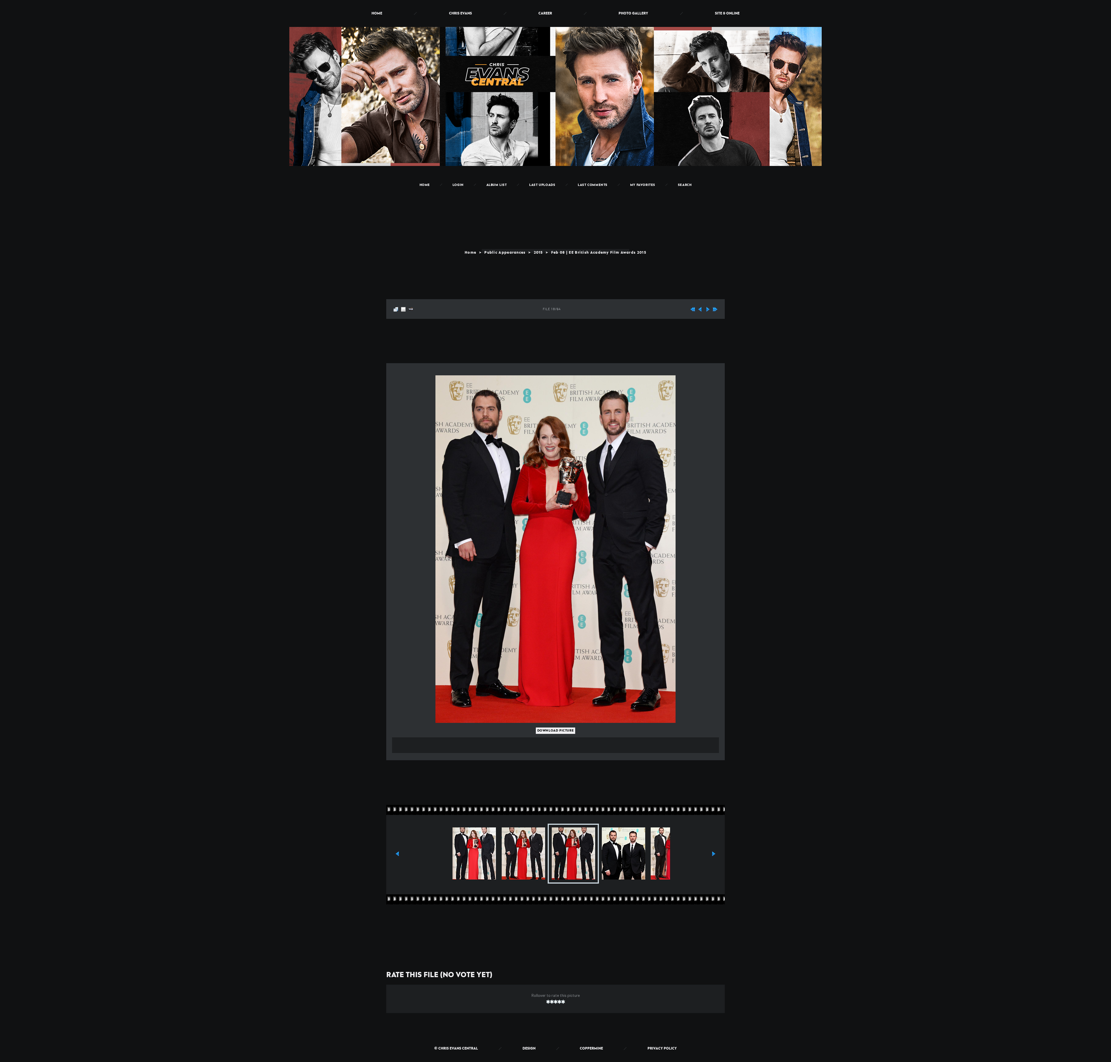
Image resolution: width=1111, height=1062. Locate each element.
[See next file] (707, 308)
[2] (552, 1002)
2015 (538, 253)
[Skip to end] (715, 308)
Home (376, 13)
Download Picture (555, 730)
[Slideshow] (411, 308)
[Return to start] (692, 308)
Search (685, 185)
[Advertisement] (555, 207)
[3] (556, 1002)
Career (545, 13)
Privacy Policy (662, 1048)
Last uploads (542, 185)
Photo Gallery (633, 13)
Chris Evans (460, 13)
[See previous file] (700, 308)
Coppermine (591, 1048)
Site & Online (727, 13)
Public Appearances (504, 253)
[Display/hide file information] (403, 308)
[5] (563, 1002)
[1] (548, 1002)
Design (529, 1048)
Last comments (593, 185)
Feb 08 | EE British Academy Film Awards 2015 (598, 253)
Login (458, 185)
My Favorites (642, 185)
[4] (559, 1002)
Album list (496, 185)
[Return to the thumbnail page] (395, 308)
